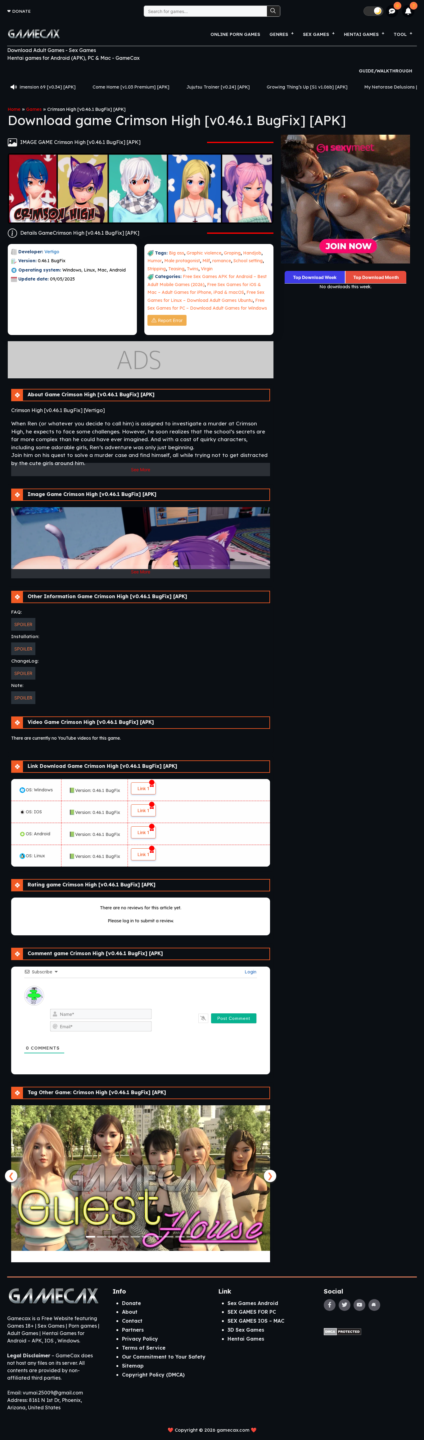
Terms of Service (143, 1348)
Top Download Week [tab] (314, 277)
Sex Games (316, 34)
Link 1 (143, 788)
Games (34, 109)
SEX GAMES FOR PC (252, 1312)
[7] (408, 11)
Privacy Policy (140, 1339)
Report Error (170, 320)
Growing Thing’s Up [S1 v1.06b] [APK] (236, 87)
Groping (232, 253)
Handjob (252, 253)
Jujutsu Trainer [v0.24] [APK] (147, 87)
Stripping (156, 269)
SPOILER (23, 624)
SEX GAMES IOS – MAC (256, 1321)
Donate (21, 11)
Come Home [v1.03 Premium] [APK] (60, 87)
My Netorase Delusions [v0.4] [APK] (333, 87)
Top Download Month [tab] (376, 277)
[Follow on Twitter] (344, 1305)
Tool (400, 34)
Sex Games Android (253, 1303)
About (130, 1312)
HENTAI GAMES (361, 34)
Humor (154, 260)
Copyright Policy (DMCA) (153, 1375)
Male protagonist (182, 260)
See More (140, 469)
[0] (392, 11)
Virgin (207, 269)
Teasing (176, 269)
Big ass (176, 253)
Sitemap (133, 1366)
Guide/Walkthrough (385, 71)
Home (14, 109)
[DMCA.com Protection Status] (342, 1331)
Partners (133, 1330)
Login (249, 972)
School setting (248, 260)
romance (221, 260)
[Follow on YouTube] (359, 1305)
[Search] (273, 11)
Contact (132, 1321)
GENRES (278, 34)
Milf (206, 260)
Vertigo (52, 252)
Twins (192, 269)
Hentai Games (246, 1339)
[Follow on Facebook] (330, 1305)
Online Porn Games (235, 34)
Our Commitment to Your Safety (163, 1357)
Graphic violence (204, 253)
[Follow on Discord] (374, 1305)
